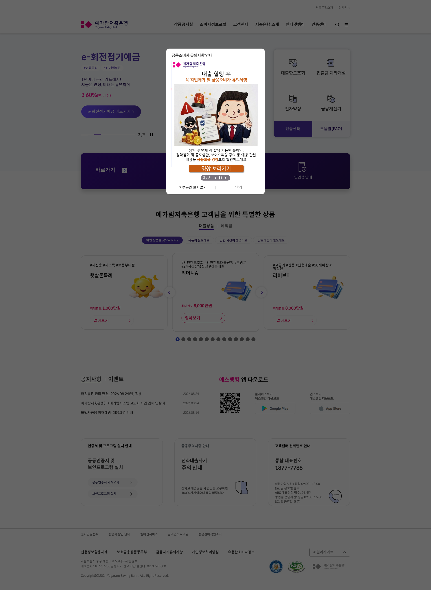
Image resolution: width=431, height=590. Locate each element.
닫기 (238, 187)
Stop (220, 178)
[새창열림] (215, 120)
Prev (215, 178)
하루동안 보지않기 (193, 187)
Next (225, 178)
